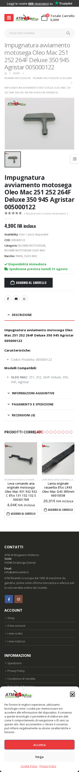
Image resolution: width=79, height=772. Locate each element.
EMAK (19, 256)
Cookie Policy (29, 766)
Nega (39, 757)
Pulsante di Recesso (20, 682)
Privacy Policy (48, 766)
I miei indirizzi (16, 637)
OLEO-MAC (31, 256)
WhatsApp (24, 298)
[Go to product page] (21, 458)
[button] (72, 694)
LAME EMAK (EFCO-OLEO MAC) (18, 479)
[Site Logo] (27, 18)
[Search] (68, 33)
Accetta (39, 745)
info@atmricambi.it (16, 568)
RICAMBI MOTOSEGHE (31, 245)
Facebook (7, 298)
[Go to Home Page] (5, 73)
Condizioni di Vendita (21, 674)
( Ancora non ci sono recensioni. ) (46, 213)
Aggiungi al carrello (31, 282)
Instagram (18, 595)
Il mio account (16, 622)
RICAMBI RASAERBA (51, 479)
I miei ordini (15, 629)
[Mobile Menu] (9, 17)
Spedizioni (14, 659)
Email (16, 298)
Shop (10, 614)
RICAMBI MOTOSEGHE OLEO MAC (24, 250)
